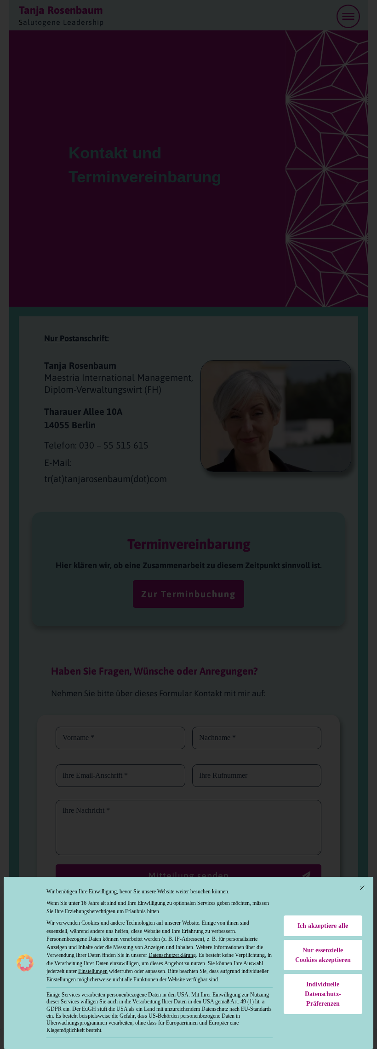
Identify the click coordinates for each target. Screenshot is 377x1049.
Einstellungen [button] (93, 971)
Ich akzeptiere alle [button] (322, 925)
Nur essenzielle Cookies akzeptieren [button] (323, 955)
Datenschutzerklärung (172, 955)
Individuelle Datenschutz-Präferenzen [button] (323, 994)
